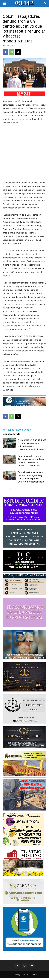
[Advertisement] (24, 152)
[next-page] (8, 488)
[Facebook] (5, 52)
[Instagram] (24, 965)
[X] (18, 52)
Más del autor (11, 434)
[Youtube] (32, 965)
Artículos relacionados (17, 430)
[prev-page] (4, 488)
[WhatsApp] (11, 52)
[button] (4, 3)
